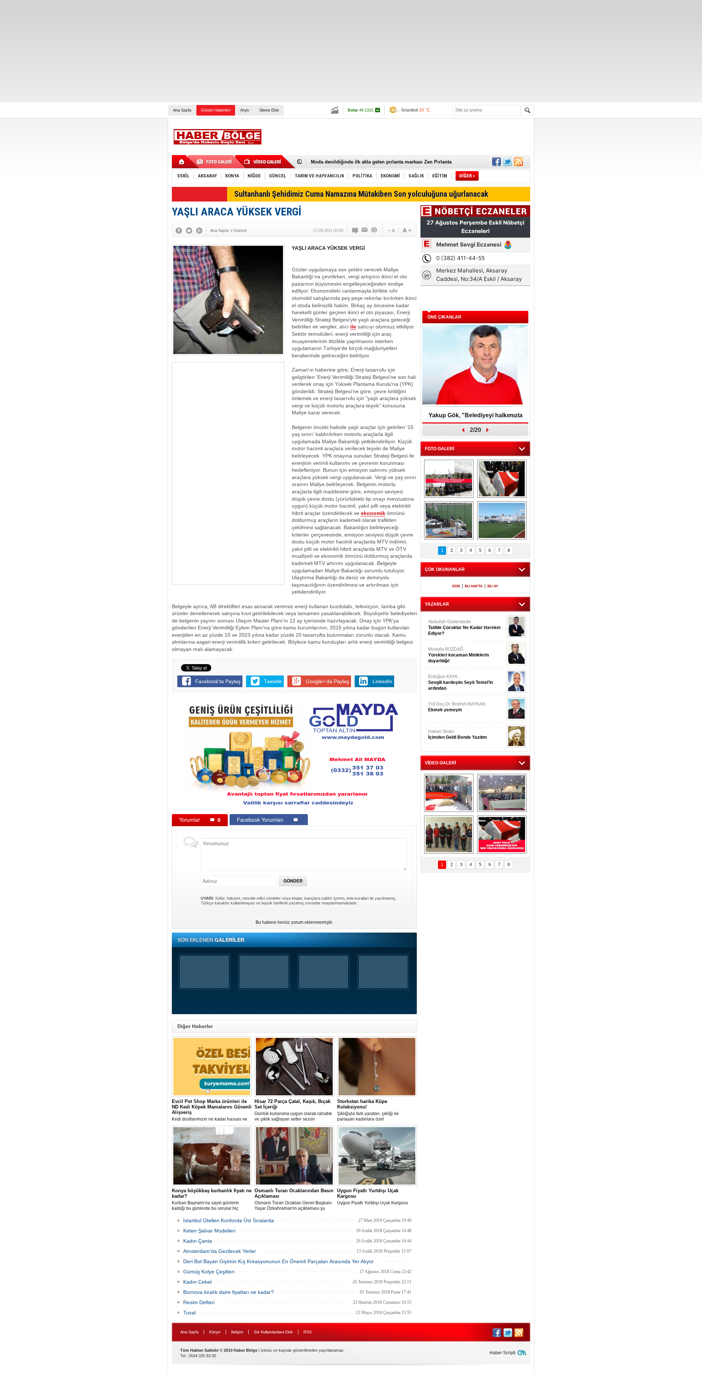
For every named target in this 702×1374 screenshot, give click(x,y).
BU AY (492, 586)
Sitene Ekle (269, 110)
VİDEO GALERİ (440, 762)
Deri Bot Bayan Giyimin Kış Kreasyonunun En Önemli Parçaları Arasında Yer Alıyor (278, 1261)
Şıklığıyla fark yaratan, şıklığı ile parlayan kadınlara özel (368, 1110)
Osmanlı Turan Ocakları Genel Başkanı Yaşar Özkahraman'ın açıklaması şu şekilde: (293, 1199)
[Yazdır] (374, 230)
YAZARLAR (437, 604)
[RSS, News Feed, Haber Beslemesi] (518, 161)
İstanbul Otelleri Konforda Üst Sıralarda (228, 1220)
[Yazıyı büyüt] (407, 230)
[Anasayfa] (182, 161)
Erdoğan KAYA (460, 682)
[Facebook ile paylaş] (496, 161)
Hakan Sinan (457, 734)
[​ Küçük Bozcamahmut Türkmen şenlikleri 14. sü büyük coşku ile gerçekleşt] (448, 479)
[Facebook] (179, 230)
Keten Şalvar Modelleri (209, 1231)
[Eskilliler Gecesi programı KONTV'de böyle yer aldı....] (501, 793)
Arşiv (244, 110)
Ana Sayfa (182, 110)
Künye (214, 1332)
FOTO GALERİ (439, 448)
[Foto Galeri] (215, 161)
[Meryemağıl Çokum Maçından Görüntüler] (501, 520)
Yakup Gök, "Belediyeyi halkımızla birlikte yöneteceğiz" (475, 418)
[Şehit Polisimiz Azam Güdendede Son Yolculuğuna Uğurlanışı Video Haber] (501, 835)
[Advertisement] (219, 51)
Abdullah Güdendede (464, 627)
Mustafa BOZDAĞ (458, 655)
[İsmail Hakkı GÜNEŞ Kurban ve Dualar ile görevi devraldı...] (448, 793)
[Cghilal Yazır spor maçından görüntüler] (448, 520)
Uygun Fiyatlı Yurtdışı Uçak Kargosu (372, 1196)
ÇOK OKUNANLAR (445, 569)
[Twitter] (189, 230)
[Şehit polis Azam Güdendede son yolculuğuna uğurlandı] (501, 479)
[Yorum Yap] (355, 230)
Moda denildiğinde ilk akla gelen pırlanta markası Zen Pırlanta (381, 162)
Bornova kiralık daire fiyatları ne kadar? (228, 1292)
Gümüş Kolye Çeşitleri (208, 1272)
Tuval (189, 1312)
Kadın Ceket (197, 1282)
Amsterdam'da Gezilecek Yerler (219, 1251)
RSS (307, 1332)
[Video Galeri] (263, 161)
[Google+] (199, 230)
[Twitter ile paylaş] (507, 161)
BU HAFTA (474, 586)
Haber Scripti (503, 1352)
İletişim (237, 1332)
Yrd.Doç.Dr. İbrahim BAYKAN (457, 706)
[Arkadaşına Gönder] (365, 230)
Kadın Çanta (197, 1241)
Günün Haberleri (215, 110)
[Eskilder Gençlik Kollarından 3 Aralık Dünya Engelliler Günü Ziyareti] (448, 835)
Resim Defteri (199, 1302)
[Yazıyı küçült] (390, 230)
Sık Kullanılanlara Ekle (273, 1332)
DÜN (456, 586)
